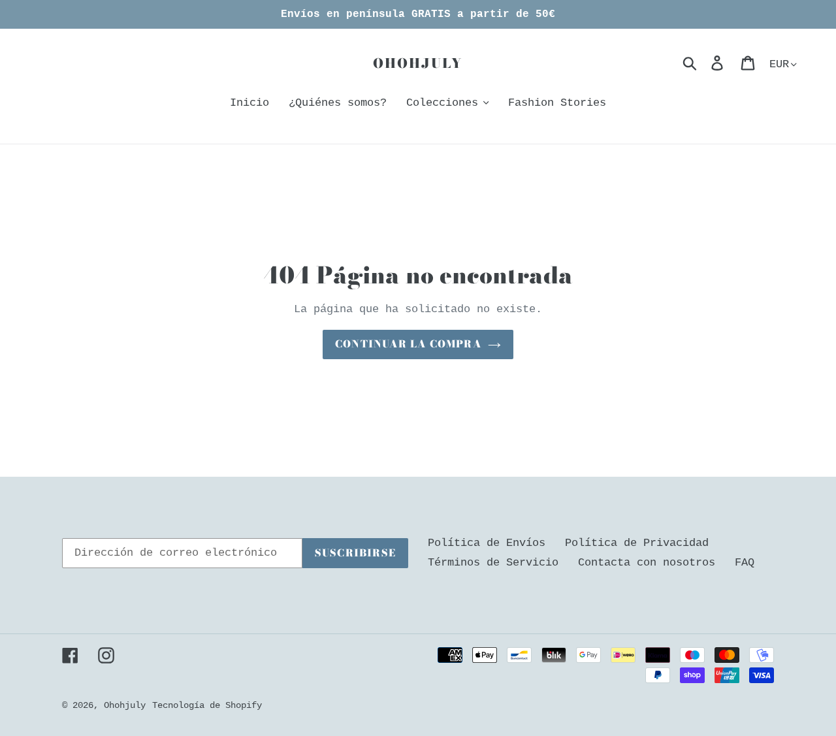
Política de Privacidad (637, 543)
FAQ (744, 562)
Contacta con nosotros (646, 562)
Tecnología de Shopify (207, 705)
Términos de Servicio (493, 562)
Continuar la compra (408, 343)
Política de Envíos (486, 543)
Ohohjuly (417, 63)
